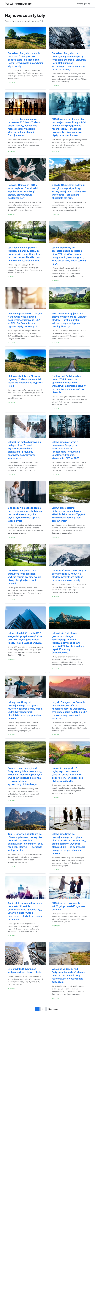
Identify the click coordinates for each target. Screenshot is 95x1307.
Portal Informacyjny (18, 3)
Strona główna (83, 4)
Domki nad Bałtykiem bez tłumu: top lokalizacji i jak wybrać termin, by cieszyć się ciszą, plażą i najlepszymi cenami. (24, 577)
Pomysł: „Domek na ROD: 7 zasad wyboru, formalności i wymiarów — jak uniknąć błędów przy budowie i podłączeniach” (23, 191)
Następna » (53, 1009)
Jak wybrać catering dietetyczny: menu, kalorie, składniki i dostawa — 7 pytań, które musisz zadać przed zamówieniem (69, 514)
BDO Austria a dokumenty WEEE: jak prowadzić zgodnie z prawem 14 (69, 906)
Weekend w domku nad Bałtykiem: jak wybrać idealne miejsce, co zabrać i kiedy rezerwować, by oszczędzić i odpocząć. (68, 975)
